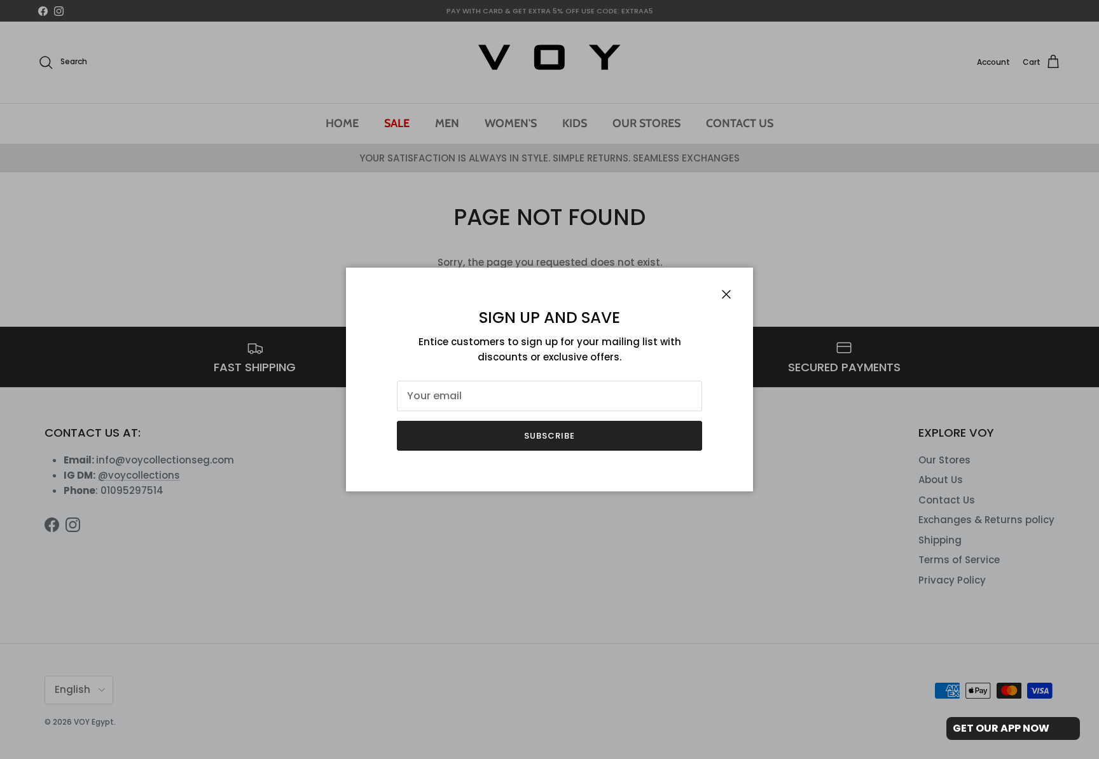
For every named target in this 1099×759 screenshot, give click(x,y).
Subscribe (549, 436)
